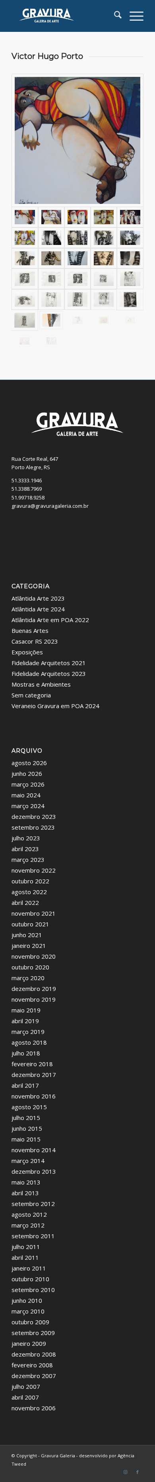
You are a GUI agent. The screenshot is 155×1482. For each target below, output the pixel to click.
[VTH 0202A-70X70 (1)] (104, 237)
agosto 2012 (29, 1214)
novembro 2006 (34, 1408)
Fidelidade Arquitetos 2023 (49, 673)
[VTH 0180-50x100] (25, 237)
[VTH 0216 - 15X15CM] (104, 278)
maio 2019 (26, 1010)
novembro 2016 (34, 1096)
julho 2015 (26, 1118)
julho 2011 (26, 1247)
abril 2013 (25, 1193)
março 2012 (28, 1225)
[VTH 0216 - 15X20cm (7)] (104, 299)
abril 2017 (25, 1085)
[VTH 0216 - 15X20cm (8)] (130, 299)
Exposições (27, 652)
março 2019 (28, 1032)
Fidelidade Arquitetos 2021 (49, 663)
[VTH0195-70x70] (51, 237)
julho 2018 (26, 1053)
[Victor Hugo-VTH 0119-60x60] (130, 217)
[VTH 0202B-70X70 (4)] (130, 237)
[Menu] (132, 16)
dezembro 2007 (34, 1376)
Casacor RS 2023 (35, 641)
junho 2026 (27, 773)
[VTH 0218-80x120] (25, 341)
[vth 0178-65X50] (130, 320)
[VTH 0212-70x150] (104, 258)
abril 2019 (25, 1021)
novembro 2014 (34, 1150)
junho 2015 (27, 1128)
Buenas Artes (30, 630)
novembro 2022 (34, 870)
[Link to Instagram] (126, 1472)
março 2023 (28, 859)
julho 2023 (26, 838)
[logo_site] (64, 16)
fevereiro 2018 (32, 1064)
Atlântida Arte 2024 (38, 609)
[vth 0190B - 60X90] (104, 217)
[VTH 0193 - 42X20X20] (77, 320)
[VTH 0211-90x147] (77, 258)
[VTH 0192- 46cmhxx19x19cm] (51, 320)
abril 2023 (25, 849)
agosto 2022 (29, 892)
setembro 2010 (33, 1290)
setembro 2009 (33, 1333)
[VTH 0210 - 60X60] (51, 258)
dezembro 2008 (34, 1354)
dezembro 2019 (34, 989)
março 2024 (28, 806)
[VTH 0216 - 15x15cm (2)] (25, 278)
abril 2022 (25, 902)
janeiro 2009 (29, 1343)
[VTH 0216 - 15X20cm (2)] (130, 278)
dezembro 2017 (34, 1075)
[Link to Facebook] (137, 1472)
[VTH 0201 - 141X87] (77, 237)
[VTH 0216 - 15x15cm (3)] (51, 278)
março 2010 (28, 1311)
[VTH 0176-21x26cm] (104, 320)
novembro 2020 (34, 956)
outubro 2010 (30, 1279)
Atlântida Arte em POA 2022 (50, 620)
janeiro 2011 (29, 1268)
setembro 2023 (33, 827)
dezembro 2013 (34, 1171)
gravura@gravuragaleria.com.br (50, 505)
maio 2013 (26, 1182)
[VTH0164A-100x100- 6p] (77, 140)
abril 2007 (25, 1397)
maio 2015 (26, 1139)
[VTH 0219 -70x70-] (51, 341)
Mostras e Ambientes (41, 684)
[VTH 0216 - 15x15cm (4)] (77, 278)
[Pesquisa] (114, 16)
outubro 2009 (30, 1322)
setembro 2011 (33, 1236)
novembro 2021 (34, 913)
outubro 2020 (30, 967)
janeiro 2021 (29, 945)
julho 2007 (26, 1386)
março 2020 (28, 978)
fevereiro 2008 (32, 1365)
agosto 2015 (29, 1107)
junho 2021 (27, 935)
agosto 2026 (29, 763)
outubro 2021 (30, 924)
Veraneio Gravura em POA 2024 (55, 706)
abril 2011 (25, 1257)
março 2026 (28, 784)
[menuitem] (114, 16)
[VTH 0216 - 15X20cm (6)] (77, 299)
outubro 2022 (30, 881)
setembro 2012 (33, 1204)
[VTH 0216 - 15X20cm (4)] (51, 299)
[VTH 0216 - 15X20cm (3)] (25, 299)
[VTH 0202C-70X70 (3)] (25, 258)
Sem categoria (31, 695)
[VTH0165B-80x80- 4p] (77, 217)
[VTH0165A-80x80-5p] (51, 217)
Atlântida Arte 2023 (38, 598)
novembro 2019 (34, 999)
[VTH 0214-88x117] (130, 258)
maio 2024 (26, 795)
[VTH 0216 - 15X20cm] (25, 320)
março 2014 (28, 1161)
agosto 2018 (29, 1042)
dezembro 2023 (34, 816)
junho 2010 (27, 1300)
